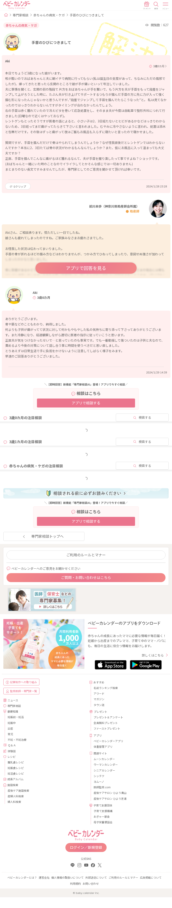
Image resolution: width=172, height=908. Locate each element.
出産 (10, 728)
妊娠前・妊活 (16, 717)
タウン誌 (99, 705)
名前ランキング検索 (106, 688)
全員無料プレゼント (106, 723)
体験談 (12, 751)
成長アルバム (15, 779)
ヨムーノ (99, 781)
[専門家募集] (41, 599)
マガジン (99, 699)
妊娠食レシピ (16, 768)
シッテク (99, 776)
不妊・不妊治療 (17, 739)
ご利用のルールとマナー (86, 554)
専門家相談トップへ (47, 536)
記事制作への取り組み (23, 682)
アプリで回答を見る (86, 268)
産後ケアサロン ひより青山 (110, 793)
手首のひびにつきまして (87, 15)
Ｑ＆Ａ (12, 745)
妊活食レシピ (16, 773)
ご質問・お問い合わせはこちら (86, 577)
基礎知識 (12, 711)
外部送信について (96, 877)
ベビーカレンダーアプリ (108, 741)
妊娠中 (12, 723)
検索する (145, 417)
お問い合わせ (91, 883)
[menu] (165, 5)
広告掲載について (150, 877)
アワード (99, 693)
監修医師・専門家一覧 (23, 691)
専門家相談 (20, 15)
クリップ (20, 186)
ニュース (13, 700)
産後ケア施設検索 (18, 790)
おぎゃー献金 (102, 816)
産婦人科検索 (16, 796)
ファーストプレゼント (107, 728)
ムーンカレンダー (104, 759)
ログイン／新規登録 (86, 847)
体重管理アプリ (103, 746)
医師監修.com (102, 787)
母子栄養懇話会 (103, 822)
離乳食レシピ (16, 762)
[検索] (156, 5)
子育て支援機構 (103, 811)
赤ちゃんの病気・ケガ (49, 15)
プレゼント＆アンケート (108, 717)
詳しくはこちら (153, 655)
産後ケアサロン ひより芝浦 (110, 798)
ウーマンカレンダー (106, 764)
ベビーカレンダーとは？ (22, 877)
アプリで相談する (86, 402)
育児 (10, 734)
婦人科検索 (14, 802)
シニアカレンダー (104, 770)
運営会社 (44, 877)
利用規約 (75, 883)
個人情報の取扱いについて (67, 877)
